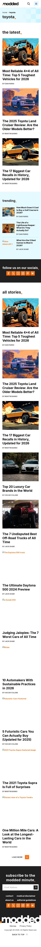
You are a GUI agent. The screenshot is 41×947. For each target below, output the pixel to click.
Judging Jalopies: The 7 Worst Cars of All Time (20, 635)
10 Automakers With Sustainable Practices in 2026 (18, 684)
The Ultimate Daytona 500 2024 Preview (19, 587)
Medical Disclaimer (26, 896)
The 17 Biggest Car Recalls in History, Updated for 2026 (16, 175)
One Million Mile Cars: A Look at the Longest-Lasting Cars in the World (20, 836)
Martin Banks (11, 134)
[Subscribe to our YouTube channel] (18, 273)
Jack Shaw (24, 249)
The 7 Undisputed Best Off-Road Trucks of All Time (19, 538)
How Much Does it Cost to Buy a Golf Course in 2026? (27, 210)
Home (4, 12)
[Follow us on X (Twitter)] (13, 273)
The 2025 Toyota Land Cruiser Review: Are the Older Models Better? (20, 125)
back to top (18, 934)
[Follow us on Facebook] (8, 273)
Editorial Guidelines (26, 900)
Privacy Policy (25, 926)
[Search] (28, 3)
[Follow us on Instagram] (23, 273)
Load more (17, 857)
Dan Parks (9, 84)
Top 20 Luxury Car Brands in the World (17, 489)
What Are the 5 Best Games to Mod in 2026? (26, 243)
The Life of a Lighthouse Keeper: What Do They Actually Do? (25, 226)
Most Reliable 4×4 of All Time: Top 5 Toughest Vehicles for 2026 (20, 75)
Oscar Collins (11, 495)
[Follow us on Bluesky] (32, 273)
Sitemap (13, 926)
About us (9, 900)
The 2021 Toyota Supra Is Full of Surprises (19, 785)
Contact (9, 896)
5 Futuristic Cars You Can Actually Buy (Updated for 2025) (18, 735)
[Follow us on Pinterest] (28, 273)
